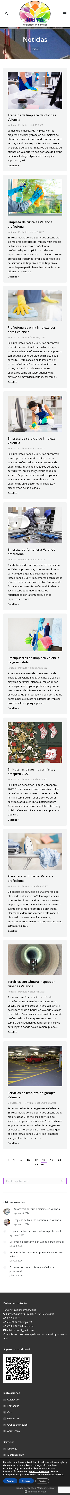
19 (51, 1160)
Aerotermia (13, 1431)
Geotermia (13, 1418)
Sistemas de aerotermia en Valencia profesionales (37, 1241)
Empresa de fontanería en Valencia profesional (35, 1231)
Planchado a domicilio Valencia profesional (31, 878)
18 (43, 1160)
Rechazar (26, 1481)
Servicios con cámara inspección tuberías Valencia (31, 984)
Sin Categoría (14, 1102)
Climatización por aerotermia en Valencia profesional (32, 1269)
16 (28, 1160)
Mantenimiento (15, 1454)
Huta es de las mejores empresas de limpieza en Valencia (36, 1254)
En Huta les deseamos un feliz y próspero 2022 (31, 771)
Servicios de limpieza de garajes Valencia (31, 1095)
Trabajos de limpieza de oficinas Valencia (32, 117)
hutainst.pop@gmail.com (20, 1330)
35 (36, 1164)
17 (36, 1160)
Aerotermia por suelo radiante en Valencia (37, 1209)
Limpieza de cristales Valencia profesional (30, 224)
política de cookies (39, 1471)
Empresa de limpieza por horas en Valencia (37, 1220)
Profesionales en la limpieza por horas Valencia (31, 329)
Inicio (35, 48)
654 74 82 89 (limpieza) (19, 1322)
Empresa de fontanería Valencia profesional (32, 551)
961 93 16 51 (13, 1318)
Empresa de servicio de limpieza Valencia (32, 440)
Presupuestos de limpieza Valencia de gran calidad (33, 660)
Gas (9, 1412)
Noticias (12, 125)
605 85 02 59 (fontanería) (20, 1326)
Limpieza (12, 1448)
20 (59, 1160)
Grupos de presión (17, 1424)
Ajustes (42, 1481)
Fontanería (13, 1405)
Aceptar (10, 1481)
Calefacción (13, 1399)
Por (22, 125)
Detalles (12, 165)
